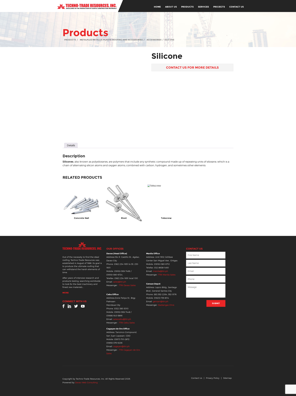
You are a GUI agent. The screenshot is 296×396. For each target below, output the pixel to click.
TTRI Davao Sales (127, 285)
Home (157, 6)
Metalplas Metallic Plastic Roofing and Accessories (111, 40)
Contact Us (236, 6)
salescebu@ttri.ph (122, 319)
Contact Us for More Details (192, 67)
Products (187, 6)
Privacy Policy (212, 378)
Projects (219, 6)
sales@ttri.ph (119, 282)
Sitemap (227, 378)
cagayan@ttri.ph (121, 346)
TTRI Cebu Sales (127, 323)
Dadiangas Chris (166, 305)
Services (203, 6)
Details (71, 145)
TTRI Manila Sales (166, 275)
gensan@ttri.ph (160, 301)
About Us (171, 6)
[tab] (71, 145)
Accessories (154, 40)
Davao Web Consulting (86, 382)
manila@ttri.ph (160, 271)
